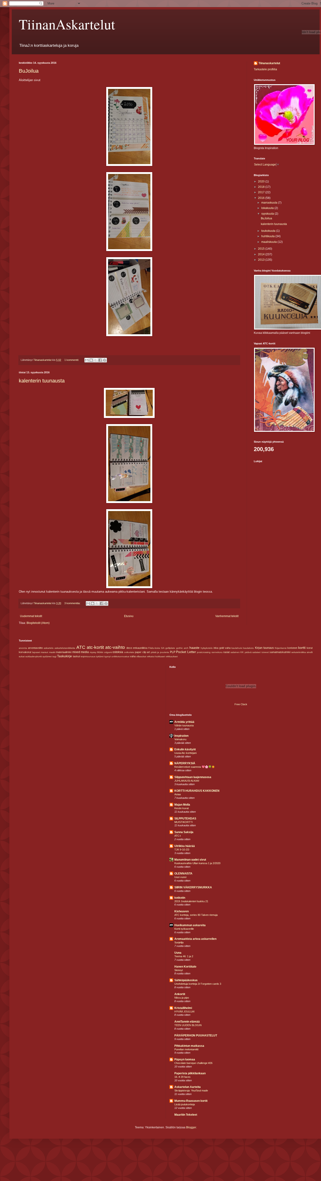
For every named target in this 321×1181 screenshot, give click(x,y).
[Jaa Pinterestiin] (104, 360)
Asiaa (177, 794)
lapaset (36, 652)
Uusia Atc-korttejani (185, 753)
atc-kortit (95, 647)
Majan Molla (182, 804)
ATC (80, 647)
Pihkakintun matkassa (189, 1045)
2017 (261, 192)
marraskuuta (269, 202)
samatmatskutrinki (280, 652)
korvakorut (25, 652)
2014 (261, 254)
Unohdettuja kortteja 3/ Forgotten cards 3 (197, 983)
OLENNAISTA (183, 873)
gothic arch (182, 648)
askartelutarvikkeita (65, 648)
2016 (261, 198)
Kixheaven (181, 911)
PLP (172, 652)
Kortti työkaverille (184, 928)
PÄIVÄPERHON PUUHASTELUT (195, 1035)
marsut (44, 652)
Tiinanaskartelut (269, 63)
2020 (261, 181)
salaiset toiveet (260, 652)
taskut (76, 656)
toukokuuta (268, 230)
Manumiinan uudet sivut (190, 859)
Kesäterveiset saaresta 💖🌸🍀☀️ (194, 766)
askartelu (49, 648)
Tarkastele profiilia (265, 69)
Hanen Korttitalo (185, 966)
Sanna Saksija (183, 832)
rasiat (226, 652)
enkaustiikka (140, 647)
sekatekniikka (298, 652)
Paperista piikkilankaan (190, 1073)
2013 (261, 259)
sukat (22, 656)
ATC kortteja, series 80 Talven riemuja (196, 914)
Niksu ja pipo (181, 997)
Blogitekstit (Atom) (38, 623)
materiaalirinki (63, 652)
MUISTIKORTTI (183, 822)
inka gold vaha (222, 647)
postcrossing (204, 652)
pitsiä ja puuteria (160, 652)
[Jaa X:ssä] (95, 360)
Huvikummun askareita (190, 925)
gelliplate (170, 648)
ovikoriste (129, 652)
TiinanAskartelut (67, 24)
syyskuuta (268, 213)
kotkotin (179, 897)
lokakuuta (267, 208)
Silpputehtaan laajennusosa (192, 777)
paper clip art (142, 652)
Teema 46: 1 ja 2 (183, 956)
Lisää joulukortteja (184, 1104)
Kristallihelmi (183, 1008)
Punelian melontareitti (186, 1049)
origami (108, 652)
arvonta (23, 648)
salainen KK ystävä (241, 652)
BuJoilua (29, 71)
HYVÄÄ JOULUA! (184, 1011)
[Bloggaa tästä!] (91, 360)
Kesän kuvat (181, 808)
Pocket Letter (186, 652)
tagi (54, 656)
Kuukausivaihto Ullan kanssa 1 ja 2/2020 (197, 863)
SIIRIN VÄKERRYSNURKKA (193, 887)
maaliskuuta (269, 242)
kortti (301, 648)
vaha (133, 656)
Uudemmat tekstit (31, 616)
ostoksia (118, 652)
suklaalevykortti (33, 656)
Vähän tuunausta (184, 725)
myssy (93, 652)
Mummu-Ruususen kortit (190, 1100)
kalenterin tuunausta (42, 381)
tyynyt (107, 656)
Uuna (177, 952)
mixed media (80, 652)
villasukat (141, 656)
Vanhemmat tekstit (227, 616)
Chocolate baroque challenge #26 (193, 1063)
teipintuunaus (88, 656)
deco (129, 647)
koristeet (292, 647)
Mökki (100, 652)
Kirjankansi (280, 648)
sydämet (47, 656)
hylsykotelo (207, 648)
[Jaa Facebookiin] (100, 360)
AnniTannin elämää (187, 1021)
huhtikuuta (268, 236)
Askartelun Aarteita (187, 1087)
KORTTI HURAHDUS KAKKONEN (196, 790)
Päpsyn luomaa (184, 1059)
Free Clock (241, 704)
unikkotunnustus (120, 656)
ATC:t (177, 835)
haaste (194, 648)
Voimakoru (180, 739)
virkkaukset (172, 656)
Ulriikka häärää (184, 846)
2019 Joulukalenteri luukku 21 (191, 901)
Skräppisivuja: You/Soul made (191, 1090)
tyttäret (100, 656)
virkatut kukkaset (156, 656)
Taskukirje (64, 656)
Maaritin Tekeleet (185, 1114)
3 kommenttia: (72, 603)
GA (162, 648)
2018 (261, 187)
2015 (261, 248)
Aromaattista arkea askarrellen (195, 939)
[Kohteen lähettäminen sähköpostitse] (86, 360)
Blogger (191, 1127)
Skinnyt (178, 970)
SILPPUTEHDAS (185, 818)
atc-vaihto (115, 647)
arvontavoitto (35, 647)
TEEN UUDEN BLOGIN (188, 1025)
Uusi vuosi (180, 877)
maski (52, 652)
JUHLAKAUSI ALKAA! (186, 780)
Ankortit (179, 994)
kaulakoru (248, 648)
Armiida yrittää (184, 722)
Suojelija (179, 942)
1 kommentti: (72, 359)
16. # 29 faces (182, 1076)
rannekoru (217, 652)
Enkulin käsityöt (185, 749)
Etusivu (128, 616)
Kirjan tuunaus (264, 648)
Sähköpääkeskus (186, 980)
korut (310, 647)
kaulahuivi (236, 648)
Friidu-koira (154, 648)
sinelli (310, 652)
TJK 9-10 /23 (181, 849)
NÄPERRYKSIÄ (184, 763)
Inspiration (181, 735)
